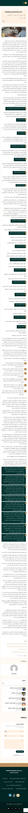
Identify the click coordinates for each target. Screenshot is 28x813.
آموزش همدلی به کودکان (16, 693)
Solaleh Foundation (14, 772)
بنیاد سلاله (21, 17)
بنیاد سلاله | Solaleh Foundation (14, 770)
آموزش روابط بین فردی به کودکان (14, 698)
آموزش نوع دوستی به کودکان (15, 688)
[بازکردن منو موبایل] (2, 3)
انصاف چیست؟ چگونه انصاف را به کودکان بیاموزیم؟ (13, 703)
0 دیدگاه (15, 15)
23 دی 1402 (21, 15)
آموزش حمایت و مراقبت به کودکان (14, 708)
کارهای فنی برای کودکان (16, 620)
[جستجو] (3, 683)
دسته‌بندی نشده (20, 655)
